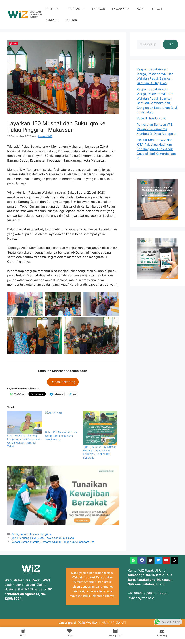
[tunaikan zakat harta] (63, 524)
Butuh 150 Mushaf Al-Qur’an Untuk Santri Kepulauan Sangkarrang (61, 436)
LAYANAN (118, 9)
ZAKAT (140, 9)
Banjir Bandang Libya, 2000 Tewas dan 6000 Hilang (42, 537)
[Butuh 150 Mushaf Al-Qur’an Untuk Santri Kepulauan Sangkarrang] (62, 420)
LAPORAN (98, 9)
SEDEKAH (52, 19)
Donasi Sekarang (63, 382)
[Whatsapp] (133, 560)
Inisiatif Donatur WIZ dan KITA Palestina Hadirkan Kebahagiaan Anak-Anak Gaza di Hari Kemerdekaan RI (156, 149)
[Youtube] (166, 560)
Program (45, 534)
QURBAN (71, 19)
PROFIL (50, 9)
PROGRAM (73, 9)
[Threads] (174, 560)
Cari (170, 44)
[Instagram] (150, 560)
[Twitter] (158, 560)
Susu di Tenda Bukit (151, 118)
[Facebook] (142, 560)
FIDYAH (157, 9)
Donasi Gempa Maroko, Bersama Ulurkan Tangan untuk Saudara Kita (52, 541)
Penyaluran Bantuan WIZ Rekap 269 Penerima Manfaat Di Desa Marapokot (157, 129)
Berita (14, 534)
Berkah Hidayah (29, 534)
